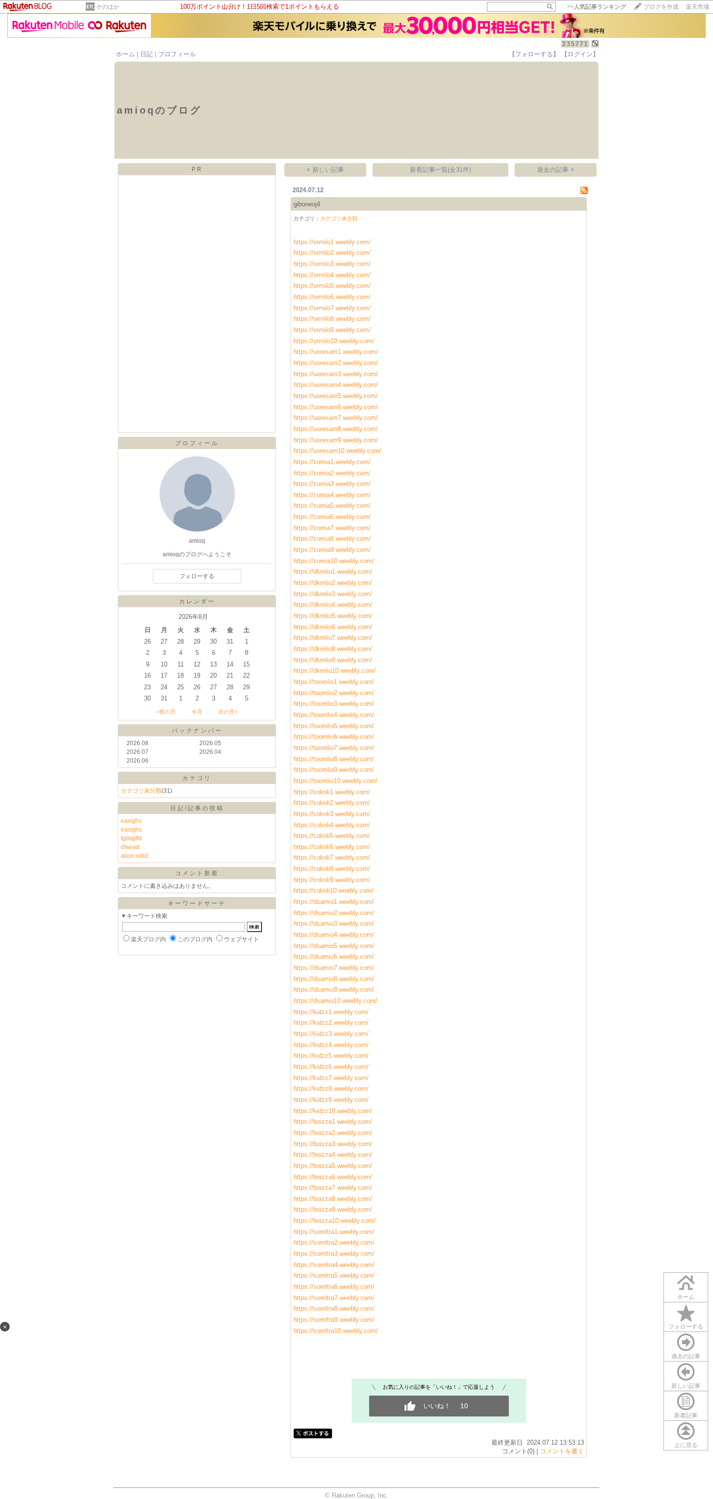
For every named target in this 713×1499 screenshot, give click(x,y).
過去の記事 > (555, 169)
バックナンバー (197, 730)
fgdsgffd (131, 838)
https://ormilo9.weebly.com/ (332, 329)
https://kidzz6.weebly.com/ (331, 1066)
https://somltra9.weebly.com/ (333, 1319)
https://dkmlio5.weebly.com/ (332, 615)
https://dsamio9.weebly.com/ (333, 989)
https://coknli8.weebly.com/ (331, 868)
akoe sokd (134, 855)
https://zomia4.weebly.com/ (332, 495)
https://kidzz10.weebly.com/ (332, 1111)
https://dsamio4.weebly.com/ (333, 934)
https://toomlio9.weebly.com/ (333, 769)
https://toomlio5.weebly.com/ (333, 726)
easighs (131, 820)
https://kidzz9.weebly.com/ (331, 1099)
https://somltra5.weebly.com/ (333, 1275)
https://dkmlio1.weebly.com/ (332, 571)
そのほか (107, 6)
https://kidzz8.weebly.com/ (331, 1088)
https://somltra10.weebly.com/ (335, 1330)
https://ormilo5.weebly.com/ (332, 285)
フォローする (685, 1326)
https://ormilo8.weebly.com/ (332, 318)
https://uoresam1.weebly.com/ (335, 351)
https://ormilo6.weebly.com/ (332, 296)
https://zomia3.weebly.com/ (332, 483)
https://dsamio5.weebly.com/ (333, 945)
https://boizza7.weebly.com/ (332, 1187)
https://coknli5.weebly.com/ (331, 835)
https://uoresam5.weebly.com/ (335, 396)
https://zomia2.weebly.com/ (332, 473)
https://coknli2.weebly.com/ (331, 802)
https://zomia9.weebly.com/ (332, 549)
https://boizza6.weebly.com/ (332, 1177)
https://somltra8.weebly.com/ (333, 1308)
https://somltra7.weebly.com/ (333, 1297)
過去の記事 (685, 1356)
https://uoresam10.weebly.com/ (337, 450)
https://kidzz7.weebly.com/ (331, 1078)
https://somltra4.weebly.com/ (333, 1264)
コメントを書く (562, 1451)
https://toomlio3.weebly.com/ (333, 703)
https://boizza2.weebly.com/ (332, 1132)
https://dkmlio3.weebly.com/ (332, 594)
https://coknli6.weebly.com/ (331, 846)
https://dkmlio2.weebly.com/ (332, 582)
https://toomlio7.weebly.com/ (333, 747)
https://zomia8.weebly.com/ (332, 538)
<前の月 (166, 712)
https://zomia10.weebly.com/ (333, 561)
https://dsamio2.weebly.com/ (333, 912)
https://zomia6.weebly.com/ (332, 516)
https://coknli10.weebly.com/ (333, 890)
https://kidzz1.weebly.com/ (331, 1012)
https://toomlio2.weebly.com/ (333, 693)
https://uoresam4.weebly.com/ (335, 384)
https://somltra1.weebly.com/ (333, 1231)
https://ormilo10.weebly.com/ (333, 341)
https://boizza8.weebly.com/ (332, 1198)
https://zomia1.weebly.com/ (332, 462)
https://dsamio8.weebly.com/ (333, 979)
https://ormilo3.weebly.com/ (332, 263)
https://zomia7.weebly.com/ (332, 528)
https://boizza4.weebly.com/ (332, 1154)
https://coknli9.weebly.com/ (331, 879)
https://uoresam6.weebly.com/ (335, 407)
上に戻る (685, 1445)
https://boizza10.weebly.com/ (334, 1220)
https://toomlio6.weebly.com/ (333, 736)
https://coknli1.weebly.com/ (331, 792)
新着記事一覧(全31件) (440, 169)
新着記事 (685, 1415)
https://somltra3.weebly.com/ (333, 1253)
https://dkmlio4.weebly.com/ (332, 604)
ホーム (125, 54)
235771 (575, 44)
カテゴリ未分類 (141, 790)
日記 (146, 54)
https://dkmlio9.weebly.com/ (332, 660)
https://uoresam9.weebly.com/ (335, 440)
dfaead (130, 847)
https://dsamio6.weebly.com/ (333, 956)
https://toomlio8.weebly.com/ (333, 759)
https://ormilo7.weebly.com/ (332, 308)
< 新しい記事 (325, 169)
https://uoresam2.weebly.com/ (335, 362)
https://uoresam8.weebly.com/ (335, 429)
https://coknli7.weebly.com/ (331, 857)
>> (596, 6)
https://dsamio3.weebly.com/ (333, 923)
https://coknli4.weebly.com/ (331, 825)
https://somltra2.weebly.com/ (333, 1242)
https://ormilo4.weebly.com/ (332, 275)
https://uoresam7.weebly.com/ (335, 417)
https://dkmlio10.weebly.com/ (334, 670)
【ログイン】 (580, 54)
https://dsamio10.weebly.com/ (335, 1000)
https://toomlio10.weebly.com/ (335, 780)
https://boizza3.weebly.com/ (332, 1144)
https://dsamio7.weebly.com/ (333, 967)
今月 (197, 712)
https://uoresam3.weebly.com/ (335, 374)
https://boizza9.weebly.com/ (332, 1209)
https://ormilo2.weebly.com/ (332, 252)
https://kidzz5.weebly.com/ (331, 1055)
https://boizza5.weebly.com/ (332, 1165)
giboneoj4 (306, 204)
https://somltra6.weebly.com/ (333, 1286)
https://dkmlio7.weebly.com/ (332, 637)
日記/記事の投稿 (197, 808)
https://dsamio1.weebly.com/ (333, 901)
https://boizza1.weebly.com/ (332, 1121)
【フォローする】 (534, 54)
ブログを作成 (661, 6)
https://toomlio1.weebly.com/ (333, 681)
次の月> (227, 712)
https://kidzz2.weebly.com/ (331, 1022)
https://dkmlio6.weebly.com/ (332, 627)
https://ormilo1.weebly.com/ (332, 242)
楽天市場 (697, 6)
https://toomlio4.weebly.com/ (333, 714)
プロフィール (177, 54)
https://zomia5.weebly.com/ (332, 505)
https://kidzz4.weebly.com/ (331, 1045)
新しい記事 (685, 1385)
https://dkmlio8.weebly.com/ (332, 648)
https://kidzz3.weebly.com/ (331, 1033)
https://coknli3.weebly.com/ (331, 813)
